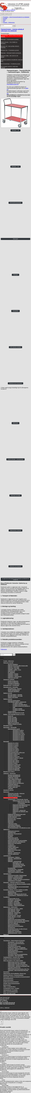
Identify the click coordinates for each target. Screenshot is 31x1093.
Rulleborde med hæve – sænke (15, 908)
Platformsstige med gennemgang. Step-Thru (18, 969)
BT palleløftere (11, 672)
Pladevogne (11, 822)
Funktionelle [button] (3, 1045)
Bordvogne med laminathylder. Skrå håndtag (18, 920)
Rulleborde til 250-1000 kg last (20, 806)
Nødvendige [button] (3, 1084)
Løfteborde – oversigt (13, 777)
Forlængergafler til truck (13, 898)
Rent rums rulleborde (13, 923)
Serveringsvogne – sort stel (14, 915)
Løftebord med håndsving (14, 785)
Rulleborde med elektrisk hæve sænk (17, 814)
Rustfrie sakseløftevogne (14, 690)
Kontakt (5, 18)
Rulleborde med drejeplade (15, 566)
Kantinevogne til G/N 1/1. (14, 924)
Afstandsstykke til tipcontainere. (15, 951)
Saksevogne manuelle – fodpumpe (16, 793)
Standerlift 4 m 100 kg (18, 731)
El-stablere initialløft (17, 708)
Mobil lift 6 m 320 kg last (13, 756)
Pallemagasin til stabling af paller (15, 872)
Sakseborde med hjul (8, 790)
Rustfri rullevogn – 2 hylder (14, 916)
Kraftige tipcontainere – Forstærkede (16, 947)
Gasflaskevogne (12, 845)
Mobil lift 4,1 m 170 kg (13, 744)
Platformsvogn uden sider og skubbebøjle (24, 802)
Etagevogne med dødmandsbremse (21, 804)
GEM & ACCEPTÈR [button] (5, 1092)
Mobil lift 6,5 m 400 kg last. (14, 767)
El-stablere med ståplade (19, 710)
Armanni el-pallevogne (13, 682)
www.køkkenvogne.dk (13, 84)
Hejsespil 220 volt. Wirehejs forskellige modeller (19, 884)
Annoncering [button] (3, 1070)
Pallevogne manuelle (8, 662)
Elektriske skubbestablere (14, 700)
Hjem (4, 19)
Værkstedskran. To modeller (14, 880)
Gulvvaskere (6, 971)
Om (4, 21)
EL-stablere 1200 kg (17, 703)
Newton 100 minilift (12, 718)
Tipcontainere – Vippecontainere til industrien (14, 940)
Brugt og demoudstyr (8, 980)
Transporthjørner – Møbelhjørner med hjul (18, 895)
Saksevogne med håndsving (14, 796)
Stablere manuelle (7, 693)
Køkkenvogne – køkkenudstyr (10, 907)
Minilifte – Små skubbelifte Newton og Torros (14, 714)
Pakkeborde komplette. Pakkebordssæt (17, 875)
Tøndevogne (11, 844)
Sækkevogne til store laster (14, 850)
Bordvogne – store (15, 166)
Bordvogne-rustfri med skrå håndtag (16, 922)
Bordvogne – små (15, 130)
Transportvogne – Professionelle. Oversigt (18, 799)
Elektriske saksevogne (13, 794)
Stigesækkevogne (12, 848)
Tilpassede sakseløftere (13, 691)
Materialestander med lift (14, 729)
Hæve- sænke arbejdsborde (14, 779)
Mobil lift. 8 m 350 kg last (14, 770)
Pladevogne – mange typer (19, 810)
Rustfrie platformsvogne (13, 930)
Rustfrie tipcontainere (13, 950)
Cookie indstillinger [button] (5, 1019)
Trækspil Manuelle (12, 888)
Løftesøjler (10, 788)
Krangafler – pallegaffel (13, 901)
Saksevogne (15, 238)
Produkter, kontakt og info (6, 14)
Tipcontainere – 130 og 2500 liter (16, 942)
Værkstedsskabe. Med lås (19, 865)
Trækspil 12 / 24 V (12, 885)
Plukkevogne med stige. (18, 807)
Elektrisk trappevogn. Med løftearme (16, 841)
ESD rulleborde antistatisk (15, 347)
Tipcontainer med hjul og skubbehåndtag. (18, 954)
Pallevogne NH (11, 671)
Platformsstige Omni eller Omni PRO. (17, 963)
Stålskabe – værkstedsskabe (15, 861)
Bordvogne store (12, 819)
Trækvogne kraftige (12, 823)
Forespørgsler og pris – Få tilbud (11, 988)
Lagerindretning (7, 855)
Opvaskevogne (11, 927)
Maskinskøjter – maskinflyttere (15, 891)
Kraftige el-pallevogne (13, 681)
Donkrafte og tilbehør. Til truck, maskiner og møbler (15, 889)
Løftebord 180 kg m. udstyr (14, 780)
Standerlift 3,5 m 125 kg (18, 733)
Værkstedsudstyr (7, 873)
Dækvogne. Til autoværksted (14, 833)
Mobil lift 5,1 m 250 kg (13, 745)
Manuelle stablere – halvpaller (15, 694)
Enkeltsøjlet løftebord (13, 784)
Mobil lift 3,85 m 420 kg (13, 762)
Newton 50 (10, 716)
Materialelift (6, 741)
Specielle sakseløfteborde (14, 776)
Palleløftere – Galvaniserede (14, 676)
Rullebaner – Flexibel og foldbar (15, 876)
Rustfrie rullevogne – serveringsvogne (15, 459)
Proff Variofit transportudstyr (15, 202)
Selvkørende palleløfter (8, 679)
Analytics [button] (2, 1062)
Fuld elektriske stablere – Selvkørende (17, 702)
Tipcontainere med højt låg (14, 946)
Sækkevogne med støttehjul (14, 843)
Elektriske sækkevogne (13, 854)
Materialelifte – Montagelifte (10, 727)
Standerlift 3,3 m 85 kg (18, 730)
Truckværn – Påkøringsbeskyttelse (16, 905)
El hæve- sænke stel (13, 787)
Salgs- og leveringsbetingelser (10, 991)
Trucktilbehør (6, 897)
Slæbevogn (6, 934)
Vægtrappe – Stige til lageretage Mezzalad (18, 970)
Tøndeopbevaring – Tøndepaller (15, 869)
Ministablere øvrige (7, 725)
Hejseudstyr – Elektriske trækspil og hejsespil (14, 882)
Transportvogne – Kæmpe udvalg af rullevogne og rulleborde (12, 30)
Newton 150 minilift (12, 720)
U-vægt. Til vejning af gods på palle (11, 958)
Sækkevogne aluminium (13, 831)
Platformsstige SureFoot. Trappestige (17, 962)
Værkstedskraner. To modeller (10, 990)
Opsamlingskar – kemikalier (14, 870)
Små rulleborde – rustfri (13, 911)
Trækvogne (15, 274)
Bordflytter (10, 836)
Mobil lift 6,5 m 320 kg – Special (15, 758)
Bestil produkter (7, 985)
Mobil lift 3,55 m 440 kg (13, 760)
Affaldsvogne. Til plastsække (14, 931)
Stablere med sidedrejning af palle (16, 712)
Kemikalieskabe (11, 868)
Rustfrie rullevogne (12, 817)
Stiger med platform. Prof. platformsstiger (13, 960)
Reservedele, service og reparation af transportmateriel (16, 976)
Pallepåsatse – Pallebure (14, 857)
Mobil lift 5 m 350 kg (12, 755)
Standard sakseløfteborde (14, 775)
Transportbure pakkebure (14, 825)
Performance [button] (3, 1053)
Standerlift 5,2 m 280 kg (18, 739)
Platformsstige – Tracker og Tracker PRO (17, 964)
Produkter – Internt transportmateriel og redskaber (16, 17)
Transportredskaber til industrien (7, 10)
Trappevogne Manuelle (13, 839)
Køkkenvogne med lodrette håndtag (16, 919)
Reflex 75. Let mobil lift (13, 722)
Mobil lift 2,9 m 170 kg (13, 743)
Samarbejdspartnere (8, 978)
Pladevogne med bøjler (15, 495)
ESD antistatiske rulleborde (14, 826)
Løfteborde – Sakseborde (9, 773)
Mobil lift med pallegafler (13, 768)
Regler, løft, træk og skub (9, 993)
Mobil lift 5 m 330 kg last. (14, 753)
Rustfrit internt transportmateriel (11, 981)
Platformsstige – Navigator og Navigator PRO (18, 966)
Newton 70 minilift (12, 717)
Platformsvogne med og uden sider (21, 800)
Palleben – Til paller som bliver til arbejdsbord (18, 879)
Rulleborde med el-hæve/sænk (15, 383)
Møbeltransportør (12, 892)
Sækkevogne (6, 829)
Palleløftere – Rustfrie (13, 673)
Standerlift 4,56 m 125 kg (19, 734)
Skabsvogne (16, 808)
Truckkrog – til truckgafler (14, 902)
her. (8, 93)
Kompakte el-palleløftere (14, 683)
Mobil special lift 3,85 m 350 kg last (16, 752)
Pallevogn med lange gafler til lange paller (18, 665)
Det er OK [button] (13, 1019)
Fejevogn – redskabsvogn (14, 852)
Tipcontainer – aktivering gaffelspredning (17, 948)
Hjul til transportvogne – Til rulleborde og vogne (19, 827)
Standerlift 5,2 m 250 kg (18, 738)
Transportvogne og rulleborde (10, 797)
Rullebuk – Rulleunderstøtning (15, 878)
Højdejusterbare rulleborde (15, 530)
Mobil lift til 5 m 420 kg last (14, 764)
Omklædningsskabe (17, 866)
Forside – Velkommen (9, 22)
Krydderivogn (11, 918)
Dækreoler (10, 860)
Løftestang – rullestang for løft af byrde (17, 894)
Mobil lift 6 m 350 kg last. (14, 766)
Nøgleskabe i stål (17, 862)
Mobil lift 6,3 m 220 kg (13, 751)
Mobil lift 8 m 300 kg (12, 759)
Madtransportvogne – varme (14, 933)
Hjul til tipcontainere (12, 953)
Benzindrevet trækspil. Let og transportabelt (18, 886)
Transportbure (15, 310)
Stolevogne (10, 835)
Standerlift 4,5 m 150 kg (18, 735)
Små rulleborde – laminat (14, 910)
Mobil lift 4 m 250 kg (12, 747)
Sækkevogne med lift (13, 837)
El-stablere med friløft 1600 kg (20, 704)
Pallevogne (4, 649)
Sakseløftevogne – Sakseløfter (10, 687)
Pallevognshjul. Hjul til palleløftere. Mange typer (14, 973)
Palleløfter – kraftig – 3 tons (14, 669)
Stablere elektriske (7, 699)
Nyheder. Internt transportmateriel (11, 983)
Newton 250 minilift (12, 721)
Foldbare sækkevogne (13, 847)
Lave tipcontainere (12, 944)
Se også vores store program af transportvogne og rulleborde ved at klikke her (15, 579)
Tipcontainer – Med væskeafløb (15, 955)
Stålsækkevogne (12, 832)
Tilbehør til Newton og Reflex (15, 724)
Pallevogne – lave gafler (13, 668)
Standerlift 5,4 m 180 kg (18, 737)
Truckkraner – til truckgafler (14, 900)
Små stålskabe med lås (18, 864)
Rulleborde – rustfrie (13, 914)
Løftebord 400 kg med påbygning (16, 783)
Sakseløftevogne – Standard (14, 688)
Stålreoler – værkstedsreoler (14, 858)
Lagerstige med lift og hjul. (14, 967)
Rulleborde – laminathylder (14, 912)
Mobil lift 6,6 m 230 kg (13, 748)
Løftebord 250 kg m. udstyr (14, 781)
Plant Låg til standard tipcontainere (16, 943)
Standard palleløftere (13, 664)
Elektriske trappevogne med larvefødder (17, 840)
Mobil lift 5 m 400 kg (12, 763)
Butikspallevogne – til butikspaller (11, 685)
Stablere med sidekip (13, 697)
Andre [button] (1, 1078)
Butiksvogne (15, 423)
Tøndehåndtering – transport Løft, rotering (13, 957)
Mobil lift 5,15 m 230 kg (13, 749)
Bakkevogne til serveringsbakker (15, 926)
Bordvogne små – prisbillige (14, 818)
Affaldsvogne (11, 851)
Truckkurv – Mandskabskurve (15, 904)
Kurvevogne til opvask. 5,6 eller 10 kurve (17, 928)
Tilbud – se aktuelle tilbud (9, 986)
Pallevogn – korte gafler (13, 667)
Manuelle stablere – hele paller (15, 696)
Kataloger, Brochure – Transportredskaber (13, 975)
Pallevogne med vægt (13, 677)
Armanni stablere (12, 711)
